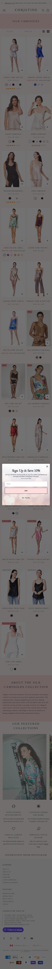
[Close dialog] (47, 466)
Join (25, 491)
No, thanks (26, 498)
